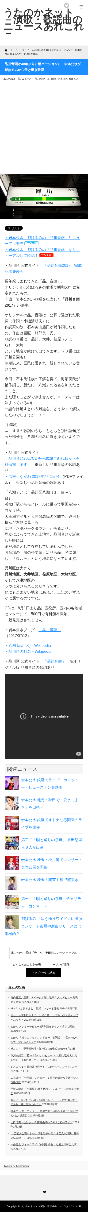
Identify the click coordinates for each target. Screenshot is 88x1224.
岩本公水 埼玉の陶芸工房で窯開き (49, 880)
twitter (66, 5)
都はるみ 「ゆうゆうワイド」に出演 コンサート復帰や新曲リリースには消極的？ (43, 926)
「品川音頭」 (49, 630)
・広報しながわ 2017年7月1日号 (32, 477)
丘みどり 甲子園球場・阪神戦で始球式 (34, 1048)
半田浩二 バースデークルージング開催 (61, 955)
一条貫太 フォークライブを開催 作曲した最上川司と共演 (44, 1144)
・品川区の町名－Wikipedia (28, 651)
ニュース (26, 78)
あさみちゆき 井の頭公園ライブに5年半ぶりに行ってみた (44, 1066)
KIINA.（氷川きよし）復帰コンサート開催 (35, 1008)
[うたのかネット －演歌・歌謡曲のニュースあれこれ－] (44, 23)
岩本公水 (62, 78)
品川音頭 (52, 78)
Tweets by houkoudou (16, 1166)
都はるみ (73, 78)
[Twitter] (44, 1191)
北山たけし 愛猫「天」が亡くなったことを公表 (26, 955)
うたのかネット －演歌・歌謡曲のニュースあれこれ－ (49, 1206)
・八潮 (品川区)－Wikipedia (28, 646)
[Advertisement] (44, 129)
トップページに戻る (43, 972)
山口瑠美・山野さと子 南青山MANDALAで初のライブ (42, 1122)
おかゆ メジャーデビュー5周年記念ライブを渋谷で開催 (43, 1026)
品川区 (42, 78)
